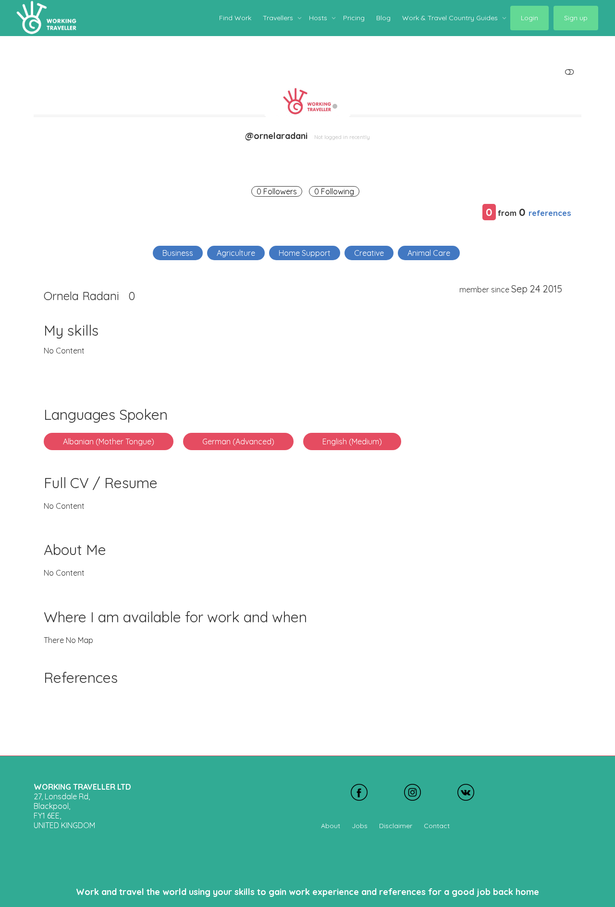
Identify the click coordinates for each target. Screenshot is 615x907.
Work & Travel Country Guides (451, 17)
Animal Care (428, 253)
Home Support (305, 253)
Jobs (360, 825)
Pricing (354, 17)
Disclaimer (395, 825)
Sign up (576, 17)
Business (177, 253)
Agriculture (236, 253)
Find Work (235, 17)
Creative (369, 253)
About (330, 825)
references (550, 213)
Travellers (279, 17)
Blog (383, 17)
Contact (437, 825)
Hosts (319, 17)
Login (529, 17)
